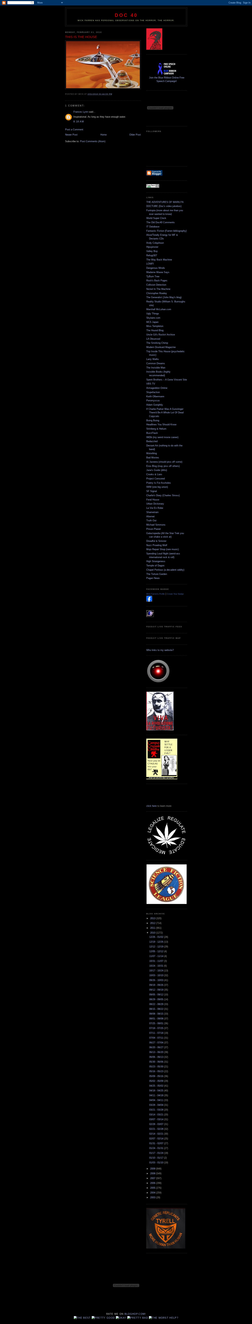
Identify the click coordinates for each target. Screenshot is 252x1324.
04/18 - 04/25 (156, 1090)
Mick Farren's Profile (155, 594)
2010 (153, 932)
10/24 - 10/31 (156, 965)
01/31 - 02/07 (156, 1143)
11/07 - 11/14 (156, 956)
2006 (153, 1183)
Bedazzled (152, 441)
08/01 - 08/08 (156, 1018)
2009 (153, 1168)
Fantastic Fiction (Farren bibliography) (166, 230)
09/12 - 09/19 (156, 989)
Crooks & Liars (154, 474)
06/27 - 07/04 (156, 1042)
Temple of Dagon (155, 565)
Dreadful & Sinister (156, 541)
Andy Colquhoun (155, 242)
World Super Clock (156, 218)
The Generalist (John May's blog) (164, 297)
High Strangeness (155, 561)
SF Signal (151, 491)
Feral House (152, 499)
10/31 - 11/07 (156, 961)
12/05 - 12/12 (156, 951)
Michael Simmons (155, 524)
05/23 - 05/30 (156, 1066)
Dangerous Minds (155, 268)
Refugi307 (151, 255)
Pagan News (153, 578)
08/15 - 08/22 (156, 1009)
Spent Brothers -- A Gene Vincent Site (166, 379)
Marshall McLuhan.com (158, 309)
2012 (153, 923)
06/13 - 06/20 (156, 1052)
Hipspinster (152, 247)
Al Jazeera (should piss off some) (164, 461)
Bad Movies (152, 457)
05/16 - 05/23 (156, 1071)
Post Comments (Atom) (92, 141)
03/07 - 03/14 (156, 1119)
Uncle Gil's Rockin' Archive (160, 334)
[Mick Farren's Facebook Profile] (149, 600)
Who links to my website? (160, 650)
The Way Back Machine (159, 259)
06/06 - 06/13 (156, 1057)
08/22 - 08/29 (156, 1004)
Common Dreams (155, 363)
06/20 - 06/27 (156, 1047)
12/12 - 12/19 (156, 946)
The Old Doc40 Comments (160, 222)
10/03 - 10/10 (156, 975)
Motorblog (151, 453)
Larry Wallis (152, 359)
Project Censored (155, 478)
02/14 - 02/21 (156, 1133)
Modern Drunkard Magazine (161, 347)
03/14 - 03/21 (156, 1114)
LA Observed (153, 338)
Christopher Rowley (156, 293)
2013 (153, 918)
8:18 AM (78, 121)
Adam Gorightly (154, 404)
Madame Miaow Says (157, 272)
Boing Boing (152, 420)
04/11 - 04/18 (156, 1095)
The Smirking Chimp (157, 343)
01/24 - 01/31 (156, 1148)
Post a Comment (74, 129)
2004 (153, 1192)
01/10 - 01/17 (156, 1157)
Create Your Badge (175, 594)
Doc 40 (126, 15)
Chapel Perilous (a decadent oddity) (165, 569)
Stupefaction (153, 392)
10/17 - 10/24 (156, 970)
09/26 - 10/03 (156, 980)
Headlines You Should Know (161, 424)
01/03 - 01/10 (156, 1162)
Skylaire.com (153, 317)
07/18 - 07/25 (156, 1028)
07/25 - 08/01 (156, 1023)
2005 (153, 1187)
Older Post (135, 134)
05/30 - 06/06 (156, 1061)
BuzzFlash (152, 433)
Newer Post (71, 134)
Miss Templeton (154, 326)
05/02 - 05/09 (156, 1081)
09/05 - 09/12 (156, 994)
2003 (153, 1197)
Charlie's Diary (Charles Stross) (163, 495)
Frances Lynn (80, 111)
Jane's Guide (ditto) (156, 470)
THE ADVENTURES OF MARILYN (164, 202)
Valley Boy (152, 251)
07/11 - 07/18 (156, 1033)
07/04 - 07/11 (156, 1037)
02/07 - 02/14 (156, 1138)
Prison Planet (153, 529)
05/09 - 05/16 (156, 1076)
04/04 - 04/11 (156, 1100)
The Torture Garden (156, 574)
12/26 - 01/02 (156, 937)
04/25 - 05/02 (156, 1085)
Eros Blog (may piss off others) (163, 466)
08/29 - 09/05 (156, 999)
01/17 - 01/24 (156, 1153)
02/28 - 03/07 (156, 1124)
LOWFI (150, 263)
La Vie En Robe (154, 508)
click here (151, 806)
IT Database (152, 226)
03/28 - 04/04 (156, 1105)
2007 (153, 1178)
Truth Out (151, 520)
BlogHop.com (135, 1314)
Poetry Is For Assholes (158, 482)
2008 (153, 1173)
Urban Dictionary (155, 503)
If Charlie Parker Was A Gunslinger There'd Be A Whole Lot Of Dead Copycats (165, 413)
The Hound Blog (154, 330)
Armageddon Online (156, 388)
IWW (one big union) (157, 487)
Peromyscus (153, 400)
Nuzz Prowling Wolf (156, 545)
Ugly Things (152, 313)
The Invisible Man (155, 367)
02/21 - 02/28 (156, 1129)
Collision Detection (156, 284)
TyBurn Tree (152, 276)
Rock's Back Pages (156, 280)
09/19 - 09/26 (156, 985)
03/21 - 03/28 (156, 1109)
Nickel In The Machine (158, 289)
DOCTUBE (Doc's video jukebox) (164, 206)
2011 (153, 928)
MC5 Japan (152, 322)
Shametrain (152, 512)
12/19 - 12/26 (156, 941)
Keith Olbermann (155, 396)
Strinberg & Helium (156, 428)
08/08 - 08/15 (156, 1013)
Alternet (150, 516)
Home (103, 134)
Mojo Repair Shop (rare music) (162, 549)
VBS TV (150, 383)
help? (173, 1317)
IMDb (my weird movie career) (162, 437)
